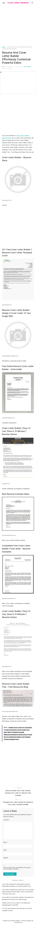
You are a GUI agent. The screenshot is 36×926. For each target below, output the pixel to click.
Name (5, 842)
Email (5, 850)
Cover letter (27, 66)
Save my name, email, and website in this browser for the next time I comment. (17, 868)
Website (5, 857)
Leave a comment (7, 68)
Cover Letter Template (18, 2)
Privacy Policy (18, 922)
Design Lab (30, 920)
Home (3, 47)
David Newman (8, 66)
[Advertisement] (18, 25)
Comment (6, 819)
